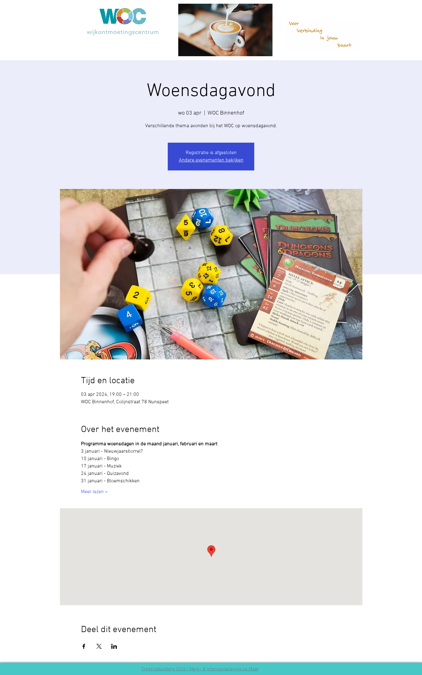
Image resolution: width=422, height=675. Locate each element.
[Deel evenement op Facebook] (84, 646)
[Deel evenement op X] (99, 646)
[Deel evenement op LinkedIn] (114, 646)
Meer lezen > (94, 492)
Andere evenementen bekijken (211, 160)
